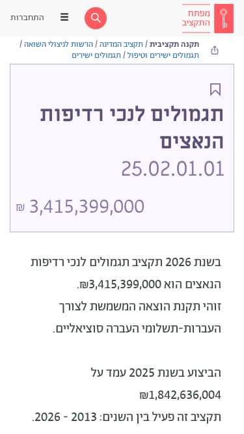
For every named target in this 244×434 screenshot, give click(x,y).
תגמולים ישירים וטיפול (163, 55)
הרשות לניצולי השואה (58, 44)
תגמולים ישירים (96, 55)
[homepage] (208, 18)
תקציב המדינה (121, 44)
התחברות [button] (27, 18)
